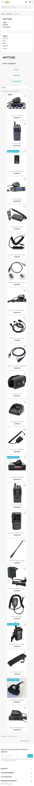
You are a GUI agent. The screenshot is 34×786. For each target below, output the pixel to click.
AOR (4, 41)
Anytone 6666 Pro (17, 199)
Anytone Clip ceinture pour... (17, 672)
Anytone (7, 19)
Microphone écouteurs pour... (17, 338)
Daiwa (4, 43)
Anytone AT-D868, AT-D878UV (17, 560)
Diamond (5, 46)
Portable (5, 25)
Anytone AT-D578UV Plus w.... (17, 727)
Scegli (17, 87)
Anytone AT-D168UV (17, 505)
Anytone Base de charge (17, 421)
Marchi (5, 36)
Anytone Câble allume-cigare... (17, 254)
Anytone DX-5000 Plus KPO (17, 477)
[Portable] (17, 73)
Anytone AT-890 (17, 143)
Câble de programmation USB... (17, 282)
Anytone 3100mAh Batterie (17, 171)
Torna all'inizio (25, 741)
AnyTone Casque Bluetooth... (17, 700)
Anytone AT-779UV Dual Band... (17, 310)
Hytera (5, 48)
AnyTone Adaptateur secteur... (17, 588)
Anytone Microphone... (17, 616)
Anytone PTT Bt (17, 394)
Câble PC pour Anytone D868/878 (17, 366)
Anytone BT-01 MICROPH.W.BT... (17, 533)
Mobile (5, 22)
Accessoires (6, 27)
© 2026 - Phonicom (6, 784)
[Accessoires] (17, 79)
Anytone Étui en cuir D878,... (17, 644)
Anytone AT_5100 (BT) (17, 115)
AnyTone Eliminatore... (17, 227)
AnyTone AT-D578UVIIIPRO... (17, 449)
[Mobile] (17, 67)
